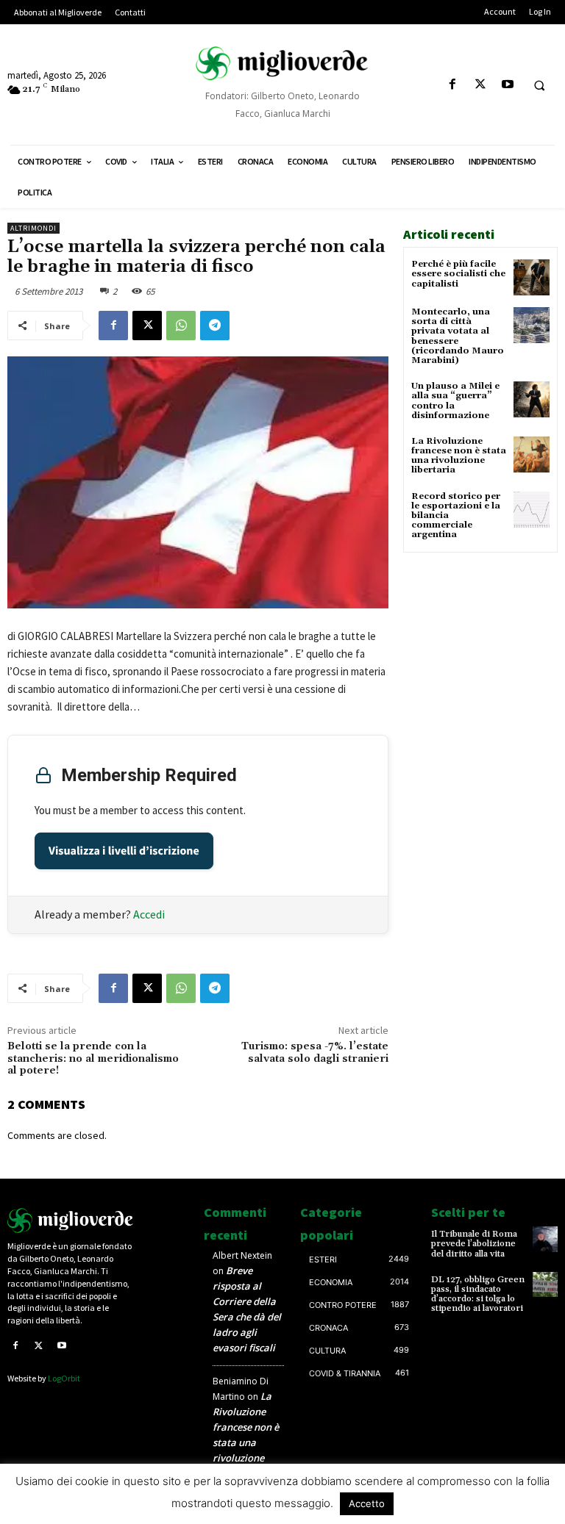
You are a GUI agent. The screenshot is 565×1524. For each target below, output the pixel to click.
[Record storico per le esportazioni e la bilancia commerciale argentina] (532, 510)
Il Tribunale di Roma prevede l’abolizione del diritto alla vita (474, 1244)
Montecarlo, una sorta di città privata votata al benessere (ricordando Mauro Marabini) (457, 336)
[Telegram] (215, 325)
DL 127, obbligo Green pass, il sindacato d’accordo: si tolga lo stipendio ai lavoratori (478, 1294)
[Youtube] (507, 85)
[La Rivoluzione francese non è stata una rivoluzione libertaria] (532, 454)
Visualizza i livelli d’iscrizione (124, 851)
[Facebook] (453, 85)
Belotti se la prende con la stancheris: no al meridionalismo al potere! (93, 1059)
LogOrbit (64, 1378)
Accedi (149, 914)
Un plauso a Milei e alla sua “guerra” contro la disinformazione (455, 401)
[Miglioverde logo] (70, 1220)
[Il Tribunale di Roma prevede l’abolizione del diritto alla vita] (545, 1238)
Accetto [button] (367, 1503)
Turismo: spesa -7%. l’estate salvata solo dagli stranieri (314, 1052)
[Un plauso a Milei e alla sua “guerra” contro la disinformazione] (532, 399)
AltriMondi (33, 228)
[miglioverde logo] (282, 63)
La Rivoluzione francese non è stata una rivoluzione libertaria (458, 456)
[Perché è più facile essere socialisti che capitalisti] (532, 277)
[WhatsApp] (181, 325)
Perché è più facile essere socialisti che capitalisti (458, 274)
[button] (539, 85)
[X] (480, 85)
